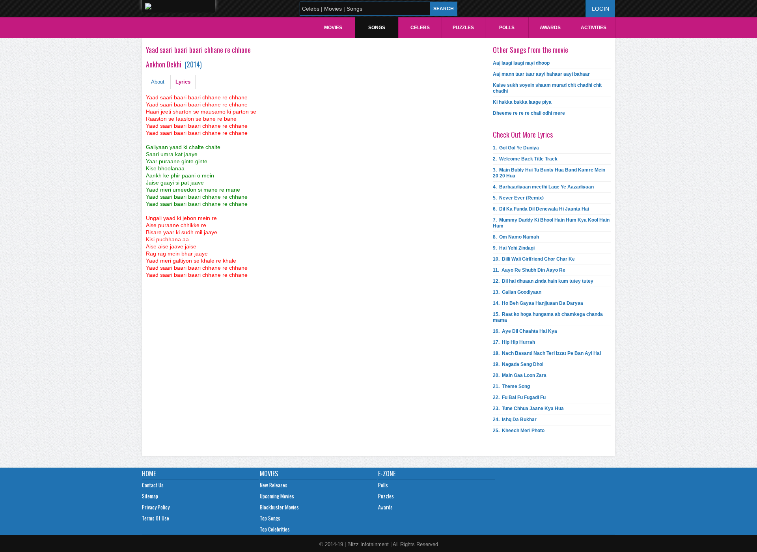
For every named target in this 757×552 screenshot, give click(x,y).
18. (547, 353)
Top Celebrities (275, 529)
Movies (333, 27)
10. (534, 259)
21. (511, 386)
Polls (507, 27)
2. (525, 159)
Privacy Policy (156, 507)
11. (529, 270)
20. (519, 375)
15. (548, 317)
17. (514, 342)
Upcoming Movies (277, 496)
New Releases (273, 485)
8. (516, 237)
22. (519, 397)
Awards (550, 27)
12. (543, 281)
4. (543, 187)
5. (518, 198)
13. (517, 292)
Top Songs (270, 518)
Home (149, 473)
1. (516, 148)
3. (549, 173)
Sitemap (150, 496)
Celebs (420, 27)
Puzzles (463, 27)
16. (525, 331)
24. (515, 419)
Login (600, 9)
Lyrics (182, 82)
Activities (593, 27)
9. (514, 248)
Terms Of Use (155, 518)
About (157, 82)
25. (518, 430)
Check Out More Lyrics (523, 134)
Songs (376, 27)
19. (518, 364)
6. (541, 209)
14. (538, 303)
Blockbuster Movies (279, 507)
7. (551, 223)
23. (528, 408)
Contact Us (153, 485)
